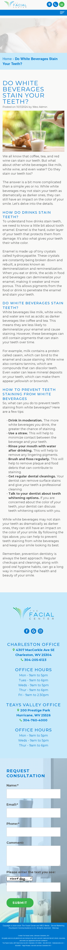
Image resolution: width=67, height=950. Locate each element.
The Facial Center (29, 925)
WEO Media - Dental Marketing (52, 925)
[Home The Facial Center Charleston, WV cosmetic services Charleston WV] (15, 4)
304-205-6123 (34, 660)
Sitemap (55, 928)
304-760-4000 (34, 720)
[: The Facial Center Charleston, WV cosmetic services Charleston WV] (61, 4)
